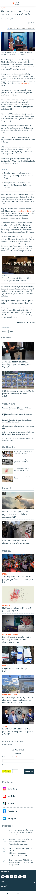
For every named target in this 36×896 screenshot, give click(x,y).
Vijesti (3, 8)
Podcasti (6, 488)
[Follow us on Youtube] (11, 876)
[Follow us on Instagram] (15, 876)
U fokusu (6, 551)
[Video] (7, 893)
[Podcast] (18, 893)
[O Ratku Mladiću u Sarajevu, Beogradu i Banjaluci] (7, 454)
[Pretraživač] (28, 893)
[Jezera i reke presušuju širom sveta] (7, 479)
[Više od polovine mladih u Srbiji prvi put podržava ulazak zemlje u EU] (18, 563)
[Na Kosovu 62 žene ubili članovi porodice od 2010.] (7, 471)
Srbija (4, 574)
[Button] (31, 23)
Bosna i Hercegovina (10, 634)
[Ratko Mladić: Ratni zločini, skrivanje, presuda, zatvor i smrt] (18, 529)
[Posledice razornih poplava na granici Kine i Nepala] (7, 462)
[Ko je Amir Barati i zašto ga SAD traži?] (18, 655)
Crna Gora (6, 666)
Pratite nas (29, 771)
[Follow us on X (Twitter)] (7, 876)
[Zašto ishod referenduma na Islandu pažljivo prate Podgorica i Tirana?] (18, 351)
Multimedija (8, 447)
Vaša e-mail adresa (9, 757)
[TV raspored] (24, 876)
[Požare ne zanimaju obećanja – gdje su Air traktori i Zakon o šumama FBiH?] (18, 500)
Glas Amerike (25, 83)
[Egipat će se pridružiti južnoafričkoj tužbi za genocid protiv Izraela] (18, 265)
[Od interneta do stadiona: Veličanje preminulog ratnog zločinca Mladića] (18, 380)
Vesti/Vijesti (8, 404)
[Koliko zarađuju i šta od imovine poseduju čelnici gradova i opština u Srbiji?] (18, 715)
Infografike (7, 606)
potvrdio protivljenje (24, 211)
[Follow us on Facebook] (3, 876)
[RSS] (20, 876)
